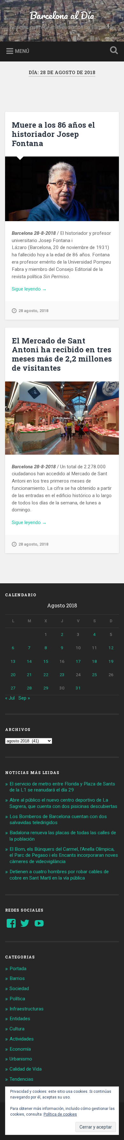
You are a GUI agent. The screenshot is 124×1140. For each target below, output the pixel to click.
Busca (113, 51)
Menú (22, 51)
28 (29, 687)
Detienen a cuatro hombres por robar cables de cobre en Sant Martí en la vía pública (59, 875)
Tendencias (21, 1079)
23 (62, 674)
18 (94, 661)
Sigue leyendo (38, 289)
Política (17, 999)
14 (29, 661)
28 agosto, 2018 (33, 310)
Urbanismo (21, 1059)
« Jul (10, 698)
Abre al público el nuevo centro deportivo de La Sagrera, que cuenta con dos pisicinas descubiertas (63, 803)
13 (13, 661)
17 (78, 661)
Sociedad (19, 988)
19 (111, 661)
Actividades (22, 1039)
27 (13, 687)
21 (29, 674)
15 (45, 661)
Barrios (17, 978)
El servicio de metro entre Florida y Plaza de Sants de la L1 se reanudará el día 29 (62, 787)
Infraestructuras (27, 1009)
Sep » (24, 698)
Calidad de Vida (26, 1069)
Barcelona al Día (62, 15)
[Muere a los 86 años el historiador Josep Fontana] (62, 189)
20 (13, 674)
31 (78, 687)
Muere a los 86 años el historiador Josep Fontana (53, 134)
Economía (20, 1049)
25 (94, 674)
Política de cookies (60, 1114)
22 (45, 674)
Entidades (20, 1019)
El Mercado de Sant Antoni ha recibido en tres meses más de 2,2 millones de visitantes (62, 354)
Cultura (17, 1029)
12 (111, 647)
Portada (18, 968)
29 (45, 687)
